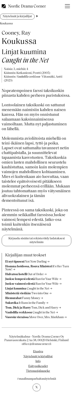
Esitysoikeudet (38, 366)
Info (38, 361)
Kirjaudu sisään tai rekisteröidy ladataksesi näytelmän (36, 240)
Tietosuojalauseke (38, 371)
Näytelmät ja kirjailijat (17, 16)
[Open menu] (67, 5)
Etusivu (38, 351)
